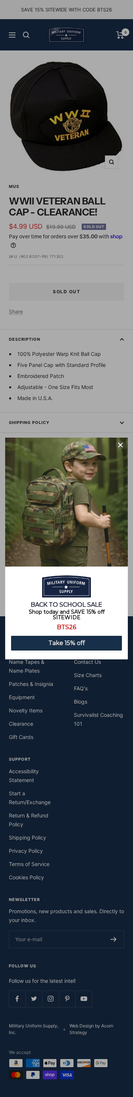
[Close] (120, 445)
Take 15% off (66, 642)
